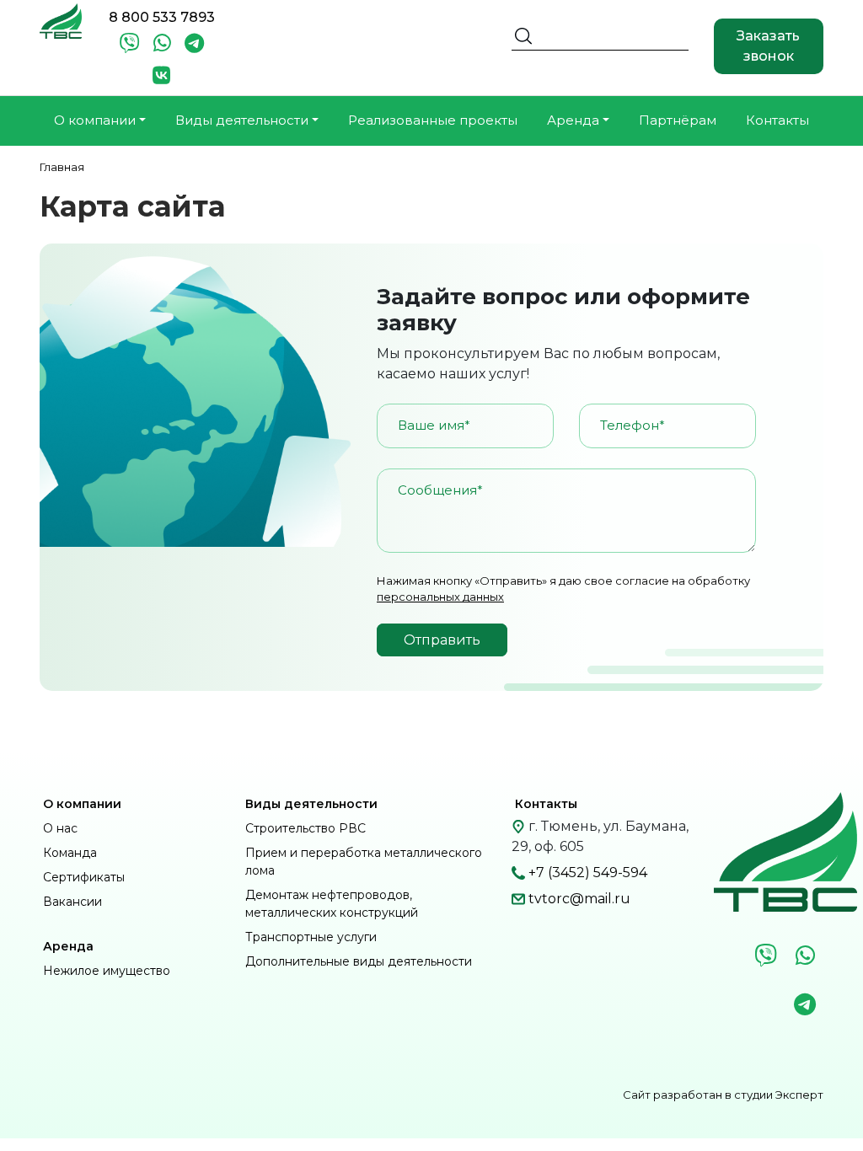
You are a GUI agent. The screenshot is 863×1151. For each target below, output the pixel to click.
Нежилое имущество (106, 970)
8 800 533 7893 (162, 17)
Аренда (68, 946)
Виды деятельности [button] (241, 120)
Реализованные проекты (432, 120)
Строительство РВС (305, 828)
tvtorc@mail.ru (579, 899)
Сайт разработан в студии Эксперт (723, 1094)
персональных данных (440, 596)
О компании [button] (95, 120)
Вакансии (72, 901)
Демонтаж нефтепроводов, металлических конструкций (331, 903)
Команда (70, 852)
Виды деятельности (311, 803)
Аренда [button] (573, 120)
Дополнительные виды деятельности (358, 961)
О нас (60, 828)
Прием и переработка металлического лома (363, 861)
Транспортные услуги (311, 937)
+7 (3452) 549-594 (587, 873)
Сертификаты (84, 877)
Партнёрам (677, 120)
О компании (82, 803)
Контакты (777, 120)
